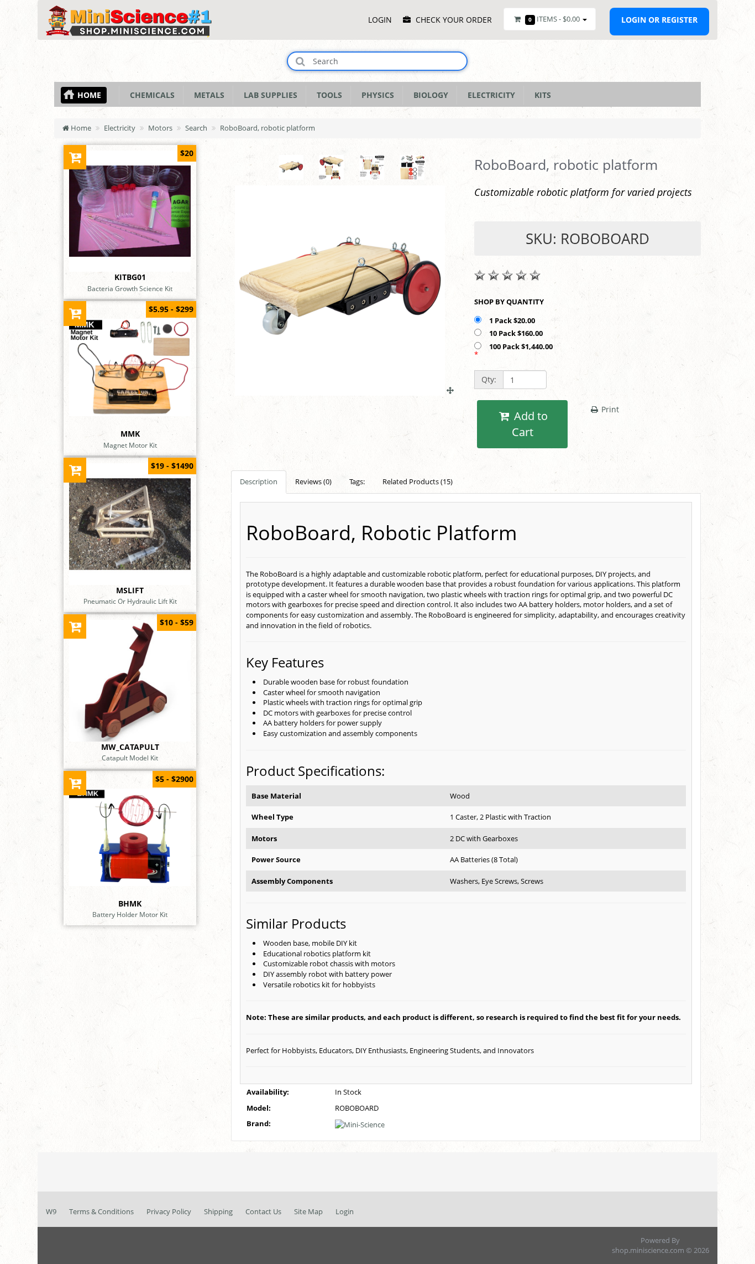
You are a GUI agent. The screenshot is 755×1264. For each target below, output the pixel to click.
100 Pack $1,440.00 (522, 346)
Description (258, 481)
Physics (375, 95)
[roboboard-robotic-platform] (344, 390)
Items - (554, 19)
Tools (327, 95)
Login (344, 1211)
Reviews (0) (313, 481)
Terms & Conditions (101, 1211)
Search (196, 128)
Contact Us (263, 1211)
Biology (428, 95)
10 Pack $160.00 (517, 333)
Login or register (659, 19)
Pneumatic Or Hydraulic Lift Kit (130, 601)
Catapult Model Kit (130, 757)
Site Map (308, 1211)
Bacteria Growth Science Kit (129, 288)
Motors (160, 128)
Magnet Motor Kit (130, 445)
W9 (51, 1211)
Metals (207, 95)
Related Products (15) (417, 481)
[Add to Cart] (74, 157)
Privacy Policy (168, 1211)
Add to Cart (529, 423)
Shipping (218, 1211)
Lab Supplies (268, 95)
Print (609, 409)
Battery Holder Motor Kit (129, 914)
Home (89, 95)
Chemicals (150, 95)
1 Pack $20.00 (513, 320)
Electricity (489, 95)
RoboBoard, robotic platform (267, 128)
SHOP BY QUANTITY (509, 302)
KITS (540, 95)
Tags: (357, 481)
